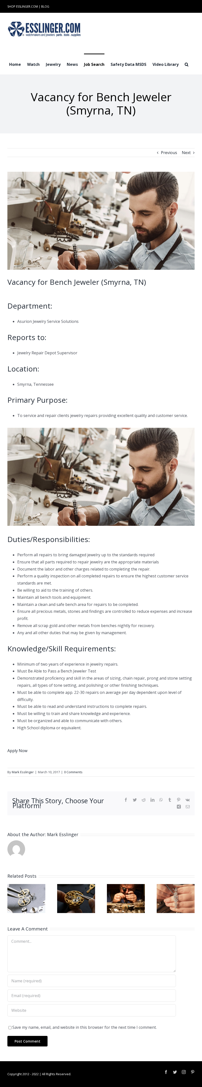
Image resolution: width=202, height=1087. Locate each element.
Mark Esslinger (23, 772)
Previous (169, 152)
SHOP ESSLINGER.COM (22, 6)
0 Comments (73, 772)
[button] (186, 64)
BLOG (45, 6)
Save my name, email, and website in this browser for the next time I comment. (84, 1027)
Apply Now (17, 750)
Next (186, 152)
